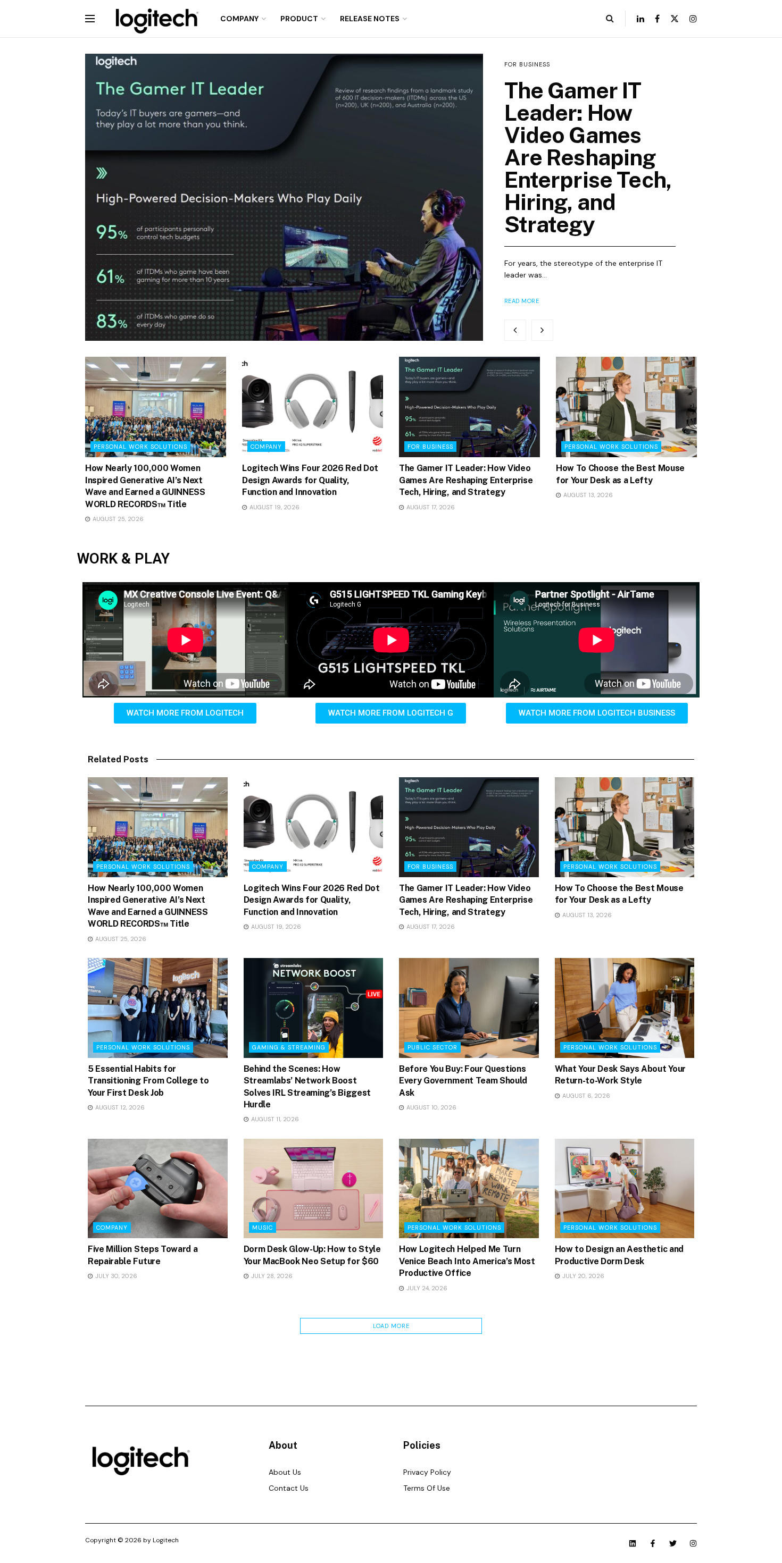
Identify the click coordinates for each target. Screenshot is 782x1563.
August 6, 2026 (585, 1095)
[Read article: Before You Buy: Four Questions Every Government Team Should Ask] (469, 1008)
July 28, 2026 (271, 1276)
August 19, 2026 (274, 507)
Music (262, 1227)
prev (515, 330)
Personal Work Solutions (140, 446)
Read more (521, 301)
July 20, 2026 (582, 1276)
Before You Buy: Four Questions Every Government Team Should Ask (463, 1081)
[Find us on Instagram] (693, 19)
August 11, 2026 (274, 1119)
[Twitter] (673, 1543)
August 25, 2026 (117, 519)
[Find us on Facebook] (657, 19)
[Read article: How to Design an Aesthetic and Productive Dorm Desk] (625, 1189)
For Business (527, 64)
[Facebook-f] (652, 1543)
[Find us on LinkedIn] (640, 19)
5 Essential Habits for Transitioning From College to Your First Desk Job (148, 1081)
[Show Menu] (90, 18)
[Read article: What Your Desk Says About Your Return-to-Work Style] (625, 1008)
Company (239, 18)
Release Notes (370, 18)
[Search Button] (610, 18)
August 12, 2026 (119, 1107)
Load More (391, 1326)
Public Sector (432, 1047)
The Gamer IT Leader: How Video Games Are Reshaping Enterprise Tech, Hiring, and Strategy (588, 157)
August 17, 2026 (430, 507)
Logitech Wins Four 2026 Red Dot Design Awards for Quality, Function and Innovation (310, 480)
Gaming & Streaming (289, 1047)
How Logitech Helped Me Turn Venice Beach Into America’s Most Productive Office (467, 1261)
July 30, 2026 (115, 1276)
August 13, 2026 (587, 495)
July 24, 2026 (426, 1288)
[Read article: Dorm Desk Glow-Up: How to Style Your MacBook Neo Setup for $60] (314, 1189)
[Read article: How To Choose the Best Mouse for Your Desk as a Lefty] (626, 407)
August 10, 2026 (430, 1107)
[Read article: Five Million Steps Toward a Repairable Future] (158, 1189)
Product (299, 18)
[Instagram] (693, 1543)
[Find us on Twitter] (674, 19)
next (542, 330)
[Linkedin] (632, 1543)
